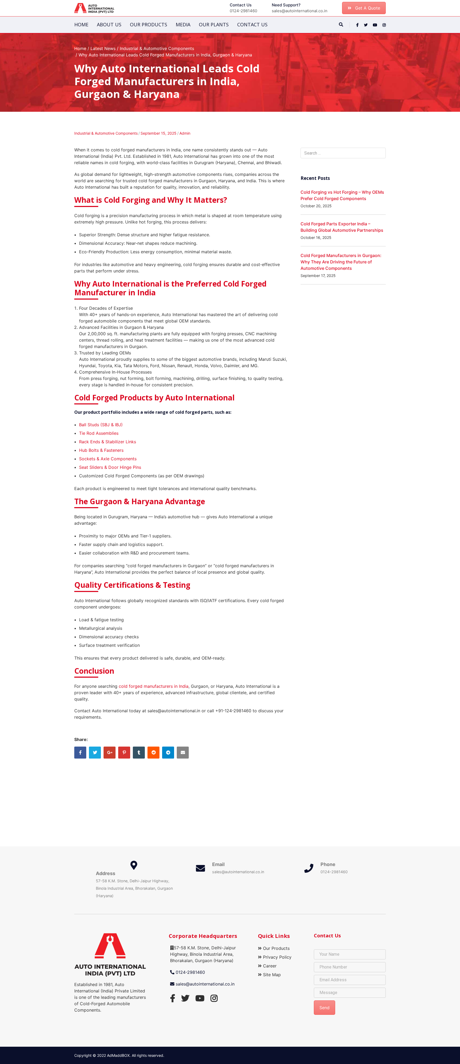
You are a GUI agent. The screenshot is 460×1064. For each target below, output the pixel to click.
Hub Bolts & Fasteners (101, 450)
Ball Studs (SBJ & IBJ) (101, 424)
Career (269, 965)
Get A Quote (367, 8)
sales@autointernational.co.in (204, 984)
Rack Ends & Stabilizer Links (107, 441)
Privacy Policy (276, 957)
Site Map (271, 974)
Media (183, 24)
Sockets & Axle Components (108, 458)
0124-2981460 (189, 972)
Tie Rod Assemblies (98, 433)
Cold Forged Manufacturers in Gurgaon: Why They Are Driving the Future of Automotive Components (341, 262)
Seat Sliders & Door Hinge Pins (110, 467)
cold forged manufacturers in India (153, 686)
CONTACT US (252, 24)
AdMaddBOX (118, 1055)
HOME (81, 24)
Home (80, 48)
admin (184, 133)
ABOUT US (109, 24)
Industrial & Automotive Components (157, 48)
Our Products (148, 24)
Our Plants (214, 24)
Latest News (103, 48)
